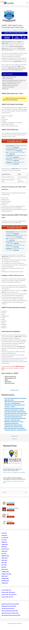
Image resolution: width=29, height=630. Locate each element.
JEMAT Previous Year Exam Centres (10, 85)
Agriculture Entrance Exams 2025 (10, 613)
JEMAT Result (8, 381)
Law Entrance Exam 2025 (8, 608)
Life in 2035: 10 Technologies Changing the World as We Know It (14, 478)
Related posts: (5, 88)
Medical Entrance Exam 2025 (9, 606)
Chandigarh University (7, 37)
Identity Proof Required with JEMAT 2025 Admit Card (14, 80)
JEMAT (6, 379)
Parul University (16, 37)
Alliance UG (9, 158)
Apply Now (16, 147)
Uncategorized (14, 30)
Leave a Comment (6, 30)
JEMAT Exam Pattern (10, 383)
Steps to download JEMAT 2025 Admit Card (12, 82)
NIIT (7, 152)
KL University (9, 155)
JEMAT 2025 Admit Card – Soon (9, 77)
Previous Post (14, 436)
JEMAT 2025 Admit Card (7, 78)
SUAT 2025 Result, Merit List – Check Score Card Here (13, 469)
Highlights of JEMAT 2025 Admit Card (10, 83)
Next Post (14, 438)
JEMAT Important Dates (10, 376)
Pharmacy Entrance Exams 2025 (10, 610)
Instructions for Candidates (8, 87)
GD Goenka (24, 37)
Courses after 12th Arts (7, 596)
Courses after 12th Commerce (9, 594)
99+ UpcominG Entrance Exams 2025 (11, 615)
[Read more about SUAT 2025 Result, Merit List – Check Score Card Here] (12, 458)
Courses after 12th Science (8, 592)
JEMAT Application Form (10, 378)
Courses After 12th (6, 590)
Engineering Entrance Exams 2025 (10, 604)
